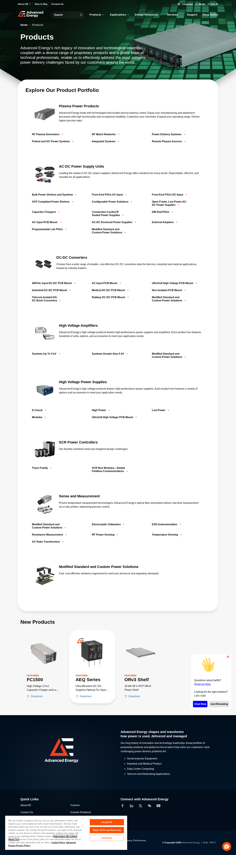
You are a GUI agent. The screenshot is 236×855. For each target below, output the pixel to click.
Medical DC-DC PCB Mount (109, 290)
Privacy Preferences (135, 840)
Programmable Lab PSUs (47, 229)
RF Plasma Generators (46, 134)
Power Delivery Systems (167, 134)
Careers (75, 805)
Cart (214, 4)
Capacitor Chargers (44, 212)
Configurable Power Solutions (110, 201)
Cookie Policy (58, 842)
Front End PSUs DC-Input (168, 194)
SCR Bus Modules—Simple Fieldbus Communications (108, 469)
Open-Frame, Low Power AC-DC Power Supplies (169, 203)
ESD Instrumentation (165, 524)
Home (24, 25)
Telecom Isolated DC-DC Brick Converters (45, 299)
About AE (25, 805)
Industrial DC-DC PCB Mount (50, 290)
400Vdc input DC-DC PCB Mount (52, 283)
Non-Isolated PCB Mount (167, 290)
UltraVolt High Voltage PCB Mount (173, 283)
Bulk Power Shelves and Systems (53, 194)
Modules (37, 417)
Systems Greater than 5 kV (108, 353)
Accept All (107, 822)
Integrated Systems (104, 141)
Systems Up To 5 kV (44, 353)
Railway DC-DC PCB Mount (109, 297)
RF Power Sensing (103, 534)
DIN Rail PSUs (161, 212)
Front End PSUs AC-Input (108, 194)
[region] (66, 832)
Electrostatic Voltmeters (106, 524)
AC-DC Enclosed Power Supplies (112, 222)
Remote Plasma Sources (167, 141)
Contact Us (26, 812)
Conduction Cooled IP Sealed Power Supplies (106, 214)
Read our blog (202, 684)
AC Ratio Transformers (46, 541)
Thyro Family (40, 468)
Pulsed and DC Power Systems (51, 141)
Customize (106, 838)
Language (187, 4)
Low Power (159, 410)
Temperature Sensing (165, 534)
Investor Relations (80, 812)
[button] (226, 846)
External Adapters (163, 222)
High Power (99, 410)
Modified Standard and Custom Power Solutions (107, 231)
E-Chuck (37, 410)
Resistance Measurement (47, 534)
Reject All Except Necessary (107, 830)
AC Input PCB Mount (45, 222)
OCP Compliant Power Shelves (51, 201)
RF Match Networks (104, 134)
